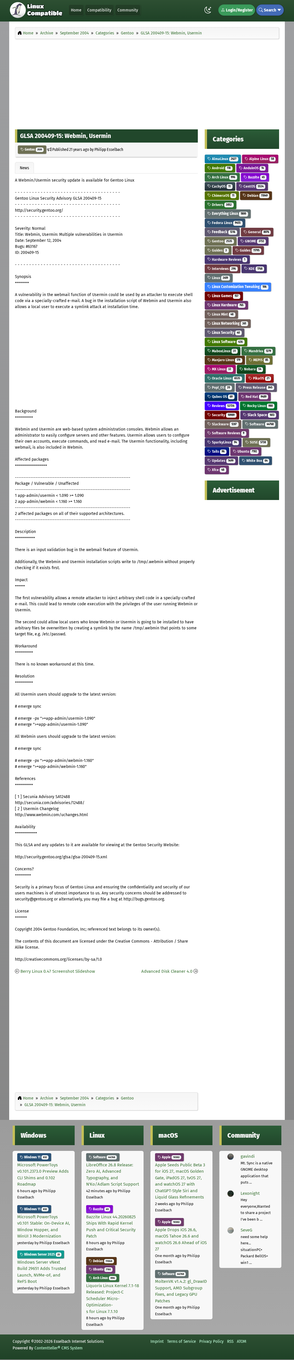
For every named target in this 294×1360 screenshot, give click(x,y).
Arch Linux (223, 177)
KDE (255, 268)
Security (223, 415)
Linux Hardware (227, 305)
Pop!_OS (220, 387)
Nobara (252, 369)
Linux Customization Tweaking (238, 287)
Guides (219, 250)
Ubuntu (247, 451)
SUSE (257, 442)
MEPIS (260, 360)
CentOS (253, 186)
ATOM (241, 1341)
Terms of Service (181, 1341)
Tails (218, 451)
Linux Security (225, 332)
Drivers (221, 205)
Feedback (223, 232)
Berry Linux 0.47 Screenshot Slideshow (57, 971)
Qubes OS (222, 396)
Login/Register (239, 10)
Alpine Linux (261, 159)
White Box (256, 460)
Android (221, 168)
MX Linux (221, 369)
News (24, 167)
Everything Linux (228, 213)
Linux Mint (222, 314)
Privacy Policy (211, 1341)
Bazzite (256, 177)
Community (127, 10)
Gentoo (33, 149)
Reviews (222, 406)
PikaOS (260, 378)
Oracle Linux (225, 378)
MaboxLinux (223, 351)
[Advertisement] (147, 82)
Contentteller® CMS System (58, 1348)
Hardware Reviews (228, 259)
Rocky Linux (259, 406)
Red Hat (255, 396)
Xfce (217, 470)
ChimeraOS (222, 195)
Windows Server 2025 (41, 1254)
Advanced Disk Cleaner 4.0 (166, 971)
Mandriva (259, 351)
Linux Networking (228, 323)
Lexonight (250, 1193)
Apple (170, 1157)
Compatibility (99, 10)
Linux (219, 278)
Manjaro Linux (225, 360)
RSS (230, 1341)
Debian (257, 195)
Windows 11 (35, 1157)
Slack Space (260, 415)
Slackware (224, 424)
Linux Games (224, 296)
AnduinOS (253, 168)
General (258, 232)
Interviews (223, 268)
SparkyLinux (224, 442)
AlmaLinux (223, 159)
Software (261, 424)
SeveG (246, 1230)
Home (76, 10)
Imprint (157, 1341)
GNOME (254, 241)
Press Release (257, 387)
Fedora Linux (226, 223)
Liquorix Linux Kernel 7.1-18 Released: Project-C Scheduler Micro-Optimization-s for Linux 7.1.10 (112, 1298)
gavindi (248, 1156)
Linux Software (227, 342)
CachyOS (221, 186)
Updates (222, 460)
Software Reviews (227, 433)
